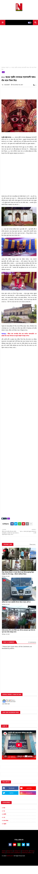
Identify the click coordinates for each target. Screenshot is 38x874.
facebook (11, 788)
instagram (29, 793)
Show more (32, 544)
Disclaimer (25, 851)
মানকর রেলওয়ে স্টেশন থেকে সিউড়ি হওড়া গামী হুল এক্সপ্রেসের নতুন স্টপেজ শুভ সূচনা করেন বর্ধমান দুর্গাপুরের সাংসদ (18, 631)
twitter (12, 793)
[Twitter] (16, 523)
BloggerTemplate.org (19, 862)
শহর (4, 811)
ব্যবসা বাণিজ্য (5, 820)
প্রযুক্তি (4, 823)
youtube (29, 788)
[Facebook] (12, 523)
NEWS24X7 (10, 856)
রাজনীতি (4, 814)
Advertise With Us (27, 852)
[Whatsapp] (19, 523)
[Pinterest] (23, 523)
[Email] (27, 523)
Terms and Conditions (13, 852)
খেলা (4, 817)
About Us (10, 851)
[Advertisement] (19, 14)
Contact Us (17, 851)
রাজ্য (7, 67)
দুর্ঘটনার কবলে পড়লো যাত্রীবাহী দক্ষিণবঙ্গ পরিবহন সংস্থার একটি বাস (16, 602)
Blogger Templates (17, 861)
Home (3, 67)
